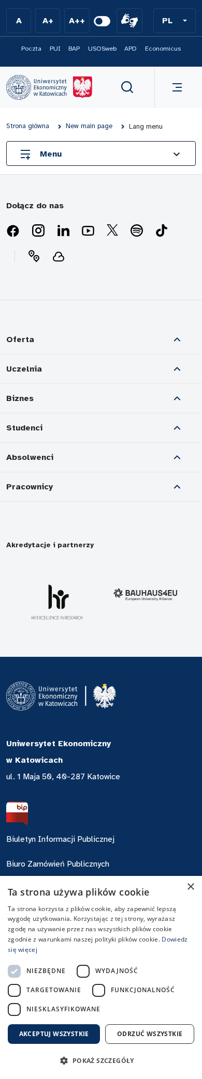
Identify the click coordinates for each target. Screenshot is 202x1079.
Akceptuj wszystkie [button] (54, 1033)
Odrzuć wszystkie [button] (149, 1033)
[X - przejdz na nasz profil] (112, 231)
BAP (74, 48)
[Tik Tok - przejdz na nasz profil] (161, 231)
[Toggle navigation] (175, 87)
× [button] (190, 887)
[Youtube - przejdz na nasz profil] (88, 231)
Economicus (163, 48)
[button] (174, 20)
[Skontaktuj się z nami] (33, 256)
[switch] (102, 21)
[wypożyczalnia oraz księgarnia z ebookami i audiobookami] (58, 256)
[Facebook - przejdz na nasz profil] (13, 231)
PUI (55, 48)
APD (130, 48)
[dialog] (101, 977)
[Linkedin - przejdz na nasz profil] (63, 231)
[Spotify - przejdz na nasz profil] (137, 231)
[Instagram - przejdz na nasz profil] (38, 231)
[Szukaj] (127, 87)
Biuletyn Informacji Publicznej (60, 839)
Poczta (31, 48)
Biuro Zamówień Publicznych (57, 864)
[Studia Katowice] (49, 87)
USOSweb (102, 48)
